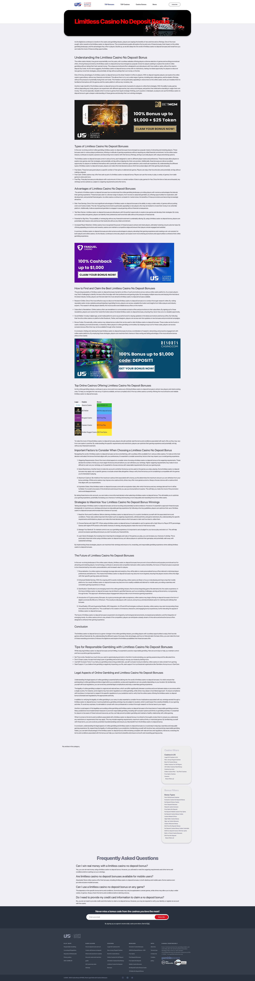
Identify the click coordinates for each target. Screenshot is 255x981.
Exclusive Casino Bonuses (136, 947)
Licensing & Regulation (70, 950)
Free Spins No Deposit (170, 809)
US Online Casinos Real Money (173, 767)
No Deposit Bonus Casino (171, 802)
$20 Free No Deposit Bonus (172, 826)
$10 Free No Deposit (170, 835)
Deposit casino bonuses (171, 807)
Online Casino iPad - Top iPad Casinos (175, 771)
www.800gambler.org (167, 952)
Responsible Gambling (70, 947)
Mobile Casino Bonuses (135, 964)
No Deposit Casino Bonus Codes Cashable (176, 828)
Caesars (166, 776)
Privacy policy (67, 957)
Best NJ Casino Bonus (170, 762)
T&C (148, 924)
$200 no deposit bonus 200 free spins (175, 830)
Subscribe (174, 4)
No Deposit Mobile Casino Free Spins (175, 811)
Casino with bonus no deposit (93, 950)
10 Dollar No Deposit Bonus (136, 971)
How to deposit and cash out (93, 947)
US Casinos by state (90, 964)
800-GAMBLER (68, 960)
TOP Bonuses (109, 4)
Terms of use (154, 950)
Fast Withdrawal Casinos (171, 797)
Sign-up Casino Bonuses (171, 821)
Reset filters (169, 779)
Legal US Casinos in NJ (171, 757)
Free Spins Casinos (170, 774)
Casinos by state (169, 769)
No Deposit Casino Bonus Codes (173, 814)
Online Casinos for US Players (173, 764)
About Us (153, 947)
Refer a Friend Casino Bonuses (173, 833)
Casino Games (141, 4)
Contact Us (154, 953)
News (155, 4)
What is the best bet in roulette (93, 953)
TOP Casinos (125, 4)
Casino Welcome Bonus (171, 823)
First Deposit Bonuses (170, 804)
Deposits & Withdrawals (70, 953)
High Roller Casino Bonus (171, 819)
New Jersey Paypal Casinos (172, 759)
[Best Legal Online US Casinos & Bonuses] (83, 4)
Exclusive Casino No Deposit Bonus (174, 799)
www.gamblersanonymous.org (175, 954)
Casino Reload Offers (170, 816)
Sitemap (87, 967)
